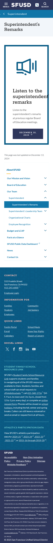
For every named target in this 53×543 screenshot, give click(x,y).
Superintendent (17, 13)
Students (8, 310)
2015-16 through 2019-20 (32, 440)
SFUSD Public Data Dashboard (22, 244)
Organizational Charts (19, 217)
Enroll (7, 331)
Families (8, 305)
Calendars (9, 335)
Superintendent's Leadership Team (25, 211)
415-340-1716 (34, 393)
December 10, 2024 (27, 133)
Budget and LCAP (15, 230)
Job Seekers (33, 310)
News (10, 250)
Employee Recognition (20, 224)
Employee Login (11, 293)
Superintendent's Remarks (25, 204)
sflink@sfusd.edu (12, 393)
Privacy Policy (24, 461)
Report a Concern (36, 335)
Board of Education (16, 185)
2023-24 (27, 436)
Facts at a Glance (15, 237)
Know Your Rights (36, 331)
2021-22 (9, 440)
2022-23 (39, 436)
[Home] (21, 5)
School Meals (34, 327)
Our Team (12, 191)
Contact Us (12, 257)
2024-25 (16, 436)
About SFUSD (13, 169)
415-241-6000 (11, 287)
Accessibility (10, 457)
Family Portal (10, 327)
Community (33, 305)
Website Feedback (16, 464)
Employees (9, 314)
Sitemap (41, 461)
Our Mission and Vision (18, 178)
